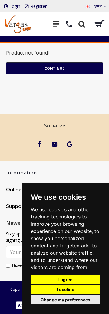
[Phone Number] (69, 24)
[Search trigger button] (81, 24)
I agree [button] (65, 279)
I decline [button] (65, 289)
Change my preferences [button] (65, 299)
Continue (54, 68)
